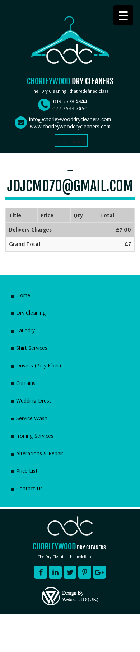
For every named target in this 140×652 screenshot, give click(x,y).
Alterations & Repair (39, 453)
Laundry (25, 330)
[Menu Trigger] (123, 15)
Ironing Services (34, 435)
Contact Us (29, 488)
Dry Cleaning (31, 312)
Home (23, 295)
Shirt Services (31, 347)
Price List (27, 470)
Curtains (26, 382)
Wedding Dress (34, 400)
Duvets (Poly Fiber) (38, 365)
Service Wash (31, 418)
